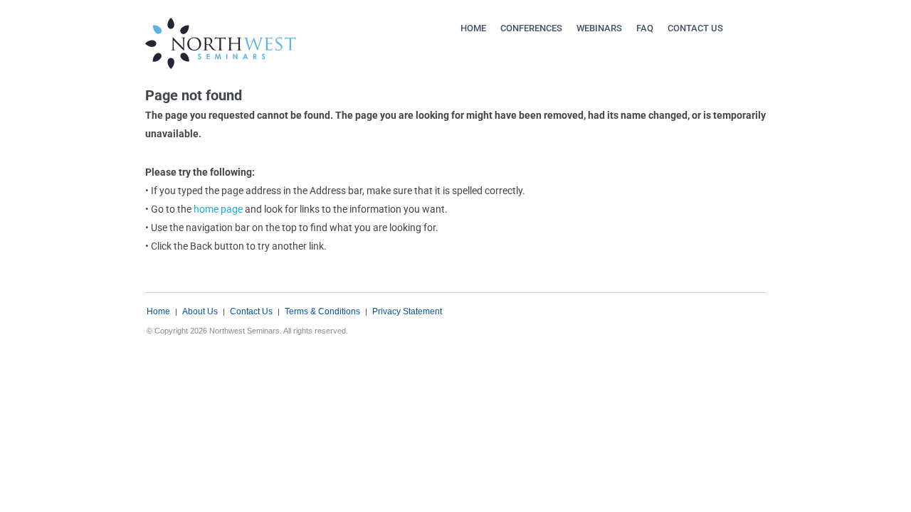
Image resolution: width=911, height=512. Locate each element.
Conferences (531, 28)
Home (473, 28)
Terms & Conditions (322, 311)
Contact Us (695, 28)
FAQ (644, 28)
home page (218, 209)
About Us (200, 311)
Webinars (599, 28)
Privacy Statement (407, 311)
